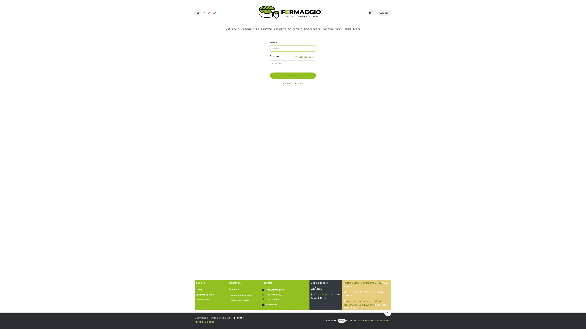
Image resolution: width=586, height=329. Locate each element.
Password (292, 56)
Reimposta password (303, 56)
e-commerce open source (376, 320)
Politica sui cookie (205, 321)
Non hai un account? (293, 83)
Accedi (384, 12)
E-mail (273, 42)
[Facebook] (204, 13)
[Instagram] (209, 13)
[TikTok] (214, 13)
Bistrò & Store (352, 282)
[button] (198, 13)
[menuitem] (232, 29)
